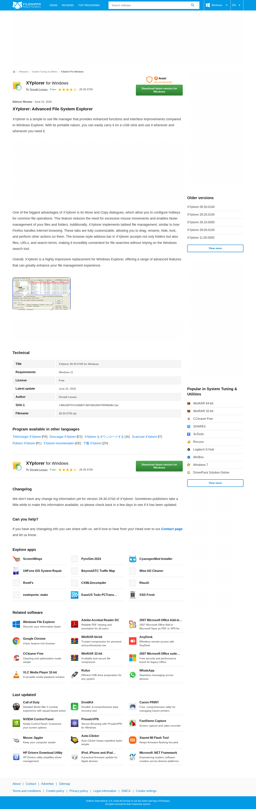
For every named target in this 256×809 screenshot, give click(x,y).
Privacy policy (79, 791)
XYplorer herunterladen (58, 443)
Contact (31, 783)
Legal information (104, 791)
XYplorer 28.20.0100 (201, 214)
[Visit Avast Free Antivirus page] (159, 79)
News (53, 5)
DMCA (126, 791)
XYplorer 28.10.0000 (201, 222)
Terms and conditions (27, 791)
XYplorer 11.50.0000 (200, 237)
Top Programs (89, 5)
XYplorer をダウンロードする (104, 436)
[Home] (14, 71)
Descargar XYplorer (63, 436)
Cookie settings (146, 791)
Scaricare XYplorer (144, 436)
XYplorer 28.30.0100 (201, 206)
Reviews (68, 5)
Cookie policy (55, 791)
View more (215, 248)
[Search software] (192, 5)
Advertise (47, 783)
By (37, 89)
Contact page (172, 529)
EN (234, 5)
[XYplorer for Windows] (17, 85)
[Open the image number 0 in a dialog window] (42, 293)
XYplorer (47, 82)
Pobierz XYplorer (24, 443)
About (16, 783)
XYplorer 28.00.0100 (201, 230)
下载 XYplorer (92, 443)
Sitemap (64, 783)
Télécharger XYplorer (27, 436)
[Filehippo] (27, 5)
